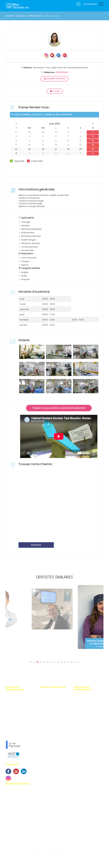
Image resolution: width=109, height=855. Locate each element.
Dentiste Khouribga (48, 739)
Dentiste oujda (46, 734)
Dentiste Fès (45, 718)
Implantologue (80, 739)
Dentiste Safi (45, 726)
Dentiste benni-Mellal (49, 730)
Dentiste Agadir (46, 705)
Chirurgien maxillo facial (84, 703)
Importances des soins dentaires (20, 804)
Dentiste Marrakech (48, 701)
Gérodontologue (81, 724)
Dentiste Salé (45, 743)
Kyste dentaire (12, 833)
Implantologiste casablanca (86, 695)
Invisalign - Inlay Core (15, 800)
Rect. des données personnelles (19, 850)
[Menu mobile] (101, 4)
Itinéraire (36, 545)
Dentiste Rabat (46, 697)
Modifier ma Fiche (56, 78)
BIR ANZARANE (36, 16)
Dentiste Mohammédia (49, 713)
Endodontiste (79, 716)
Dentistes (10, 16)
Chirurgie (78, 699)
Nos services (11, 723)
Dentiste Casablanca (49, 693)
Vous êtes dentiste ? (14, 718)
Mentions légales (44, 850)
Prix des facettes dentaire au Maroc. (18, 790)
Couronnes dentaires (15, 825)
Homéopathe (79, 728)
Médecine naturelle (82, 747)
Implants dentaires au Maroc (18, 812)
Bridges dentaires (13, 816)
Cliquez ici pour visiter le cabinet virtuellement (58, 408)
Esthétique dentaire (82, 720)
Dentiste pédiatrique (82, 712)
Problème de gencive (15, 829)
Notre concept (12, 735)
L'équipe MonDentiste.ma (16, 731)
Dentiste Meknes (46, 722)
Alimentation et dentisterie (17, 837)
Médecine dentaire (82, 743)
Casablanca (22, 16)
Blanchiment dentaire (15, 808)
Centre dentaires (13, 820)
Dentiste (77, 707)
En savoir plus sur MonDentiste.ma (20, 727)
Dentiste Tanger (46, 709)
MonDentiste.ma (17, 5)
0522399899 (62, 72)
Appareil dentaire (13, 795)
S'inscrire (58, 850)
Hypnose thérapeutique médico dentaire (87, 733)
